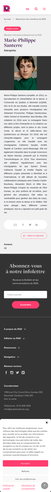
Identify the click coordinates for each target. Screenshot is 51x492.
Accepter (25, 463)
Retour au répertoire (36, 236)
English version (12, 29)
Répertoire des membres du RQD (31, 19)
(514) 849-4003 (23, 405)
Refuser (25, 471)
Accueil (7, 19)
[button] (46, 422)
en (27, 9)
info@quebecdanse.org (16, 409)
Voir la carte (10, 399)
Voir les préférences (25, 479)
